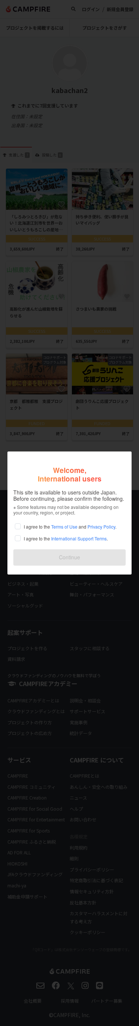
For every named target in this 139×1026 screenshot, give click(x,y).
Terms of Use (64, 526)
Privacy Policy (101, 526)
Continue (69, 557)
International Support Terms (79, 538)
